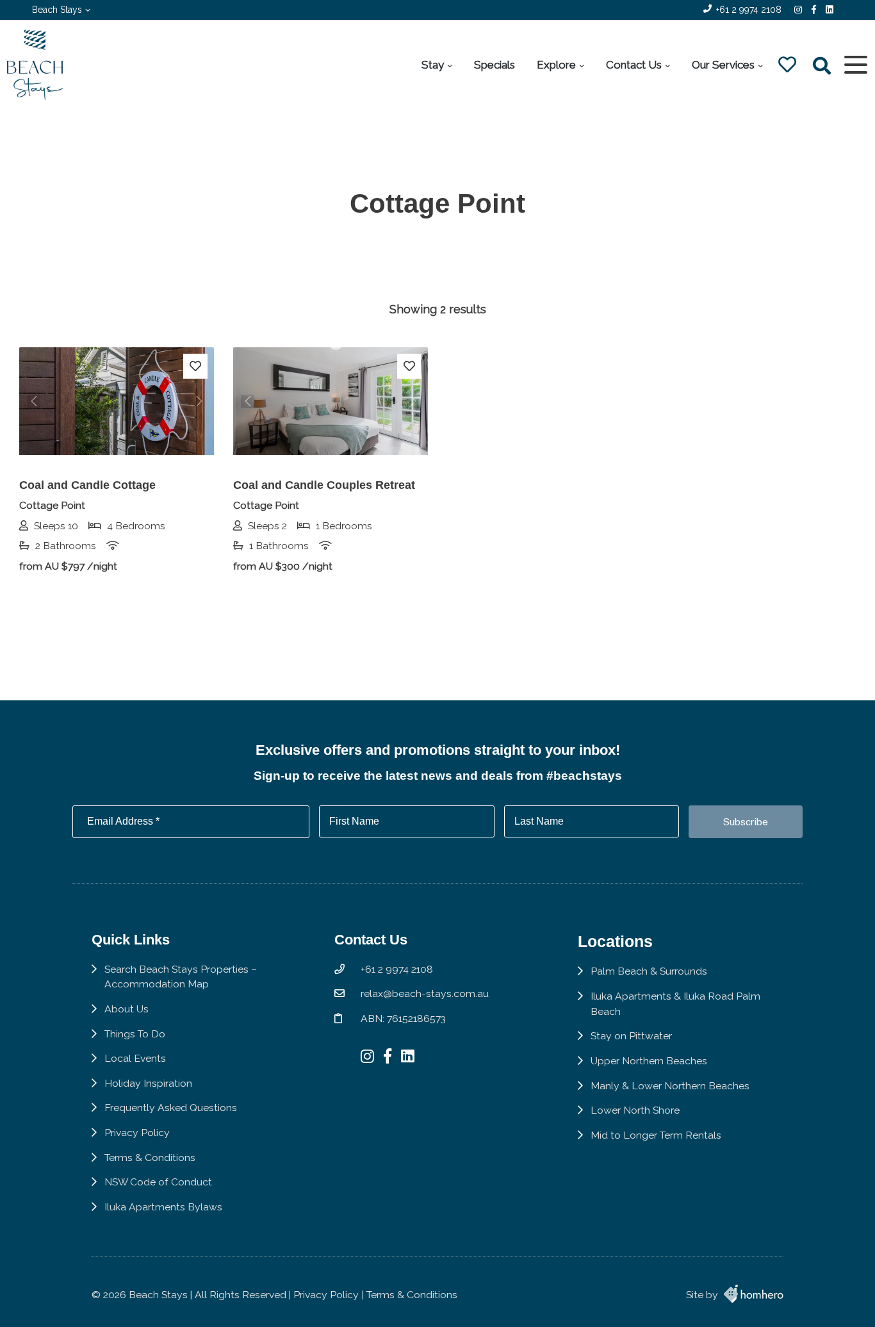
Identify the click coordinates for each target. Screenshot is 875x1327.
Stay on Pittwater (631, 1036)
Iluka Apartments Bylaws (163, 1207)
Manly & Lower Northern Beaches (670, 1086)
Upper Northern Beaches (649, 1061)
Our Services (723, 64)
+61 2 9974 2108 (748, 9)
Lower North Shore (635, 1110)
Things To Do (134, 1034)
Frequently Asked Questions (170, 1107)
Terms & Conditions (149, 1157)
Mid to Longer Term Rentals (656, 1135)
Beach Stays (57, 9)
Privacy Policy (137, 1132)
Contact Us (634, 64)
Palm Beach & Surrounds (649, 971)
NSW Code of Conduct (158, 1182)
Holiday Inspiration (148, 1083)
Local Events (135, 1058)
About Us (126, 1009)
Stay (432, 64)
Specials (494, 64)
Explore (556, 64)
